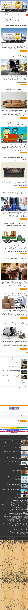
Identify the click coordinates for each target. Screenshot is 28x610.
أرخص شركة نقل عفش (20, 500)
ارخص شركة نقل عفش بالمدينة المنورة (22, 513)
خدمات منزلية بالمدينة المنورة (21, 91)
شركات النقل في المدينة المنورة (19, 521)
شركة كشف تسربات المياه (14, 428)
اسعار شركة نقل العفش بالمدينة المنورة (16, 323)
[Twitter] (15, 408)
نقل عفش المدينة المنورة (23, 533)
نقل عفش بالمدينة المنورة (13, 533)
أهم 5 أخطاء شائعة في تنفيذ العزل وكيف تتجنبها (11, 446)
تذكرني (16, 420)
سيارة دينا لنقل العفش (24, 520)
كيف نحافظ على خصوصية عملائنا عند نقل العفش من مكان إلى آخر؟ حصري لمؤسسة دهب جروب (12, 457)
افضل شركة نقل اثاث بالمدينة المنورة (16, 517)
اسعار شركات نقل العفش (9, 516)
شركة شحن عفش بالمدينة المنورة (7, 524)
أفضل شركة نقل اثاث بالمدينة (19, 506)
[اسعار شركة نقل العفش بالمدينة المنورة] (24, 452)
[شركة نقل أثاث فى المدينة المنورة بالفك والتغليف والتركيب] (24, 463)
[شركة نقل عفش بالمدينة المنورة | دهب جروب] (14, 6)
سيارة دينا (8, 519)
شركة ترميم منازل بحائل (11, 429)
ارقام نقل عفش (18, 516)
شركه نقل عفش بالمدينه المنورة (23, 531)
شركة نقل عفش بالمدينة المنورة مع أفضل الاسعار (18, 529)
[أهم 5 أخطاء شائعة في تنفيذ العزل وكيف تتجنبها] (24, 448)
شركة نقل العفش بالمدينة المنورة (21, 526)
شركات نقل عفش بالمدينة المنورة (21, 524)
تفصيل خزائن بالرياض (16, 470)
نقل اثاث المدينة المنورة (21, 532)
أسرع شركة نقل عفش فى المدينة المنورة (15, 89)
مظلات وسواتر (25, 431)
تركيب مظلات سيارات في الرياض (16, 431)
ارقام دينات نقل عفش (12, 513)
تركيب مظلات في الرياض (5, 431)
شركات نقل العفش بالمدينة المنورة (9, 523)
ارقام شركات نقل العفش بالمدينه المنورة (16, 514)
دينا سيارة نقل (25, 519)
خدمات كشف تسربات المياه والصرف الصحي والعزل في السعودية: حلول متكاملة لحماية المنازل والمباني (11, 477)
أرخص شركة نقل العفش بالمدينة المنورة (15, 56)
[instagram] (10, 408)
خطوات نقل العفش (11, 518)
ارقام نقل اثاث (26, 516)
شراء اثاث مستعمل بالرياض (22, 427)
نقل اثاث (4, 531)
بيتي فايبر (26, 429)
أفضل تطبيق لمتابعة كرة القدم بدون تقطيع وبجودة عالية (17, 380)
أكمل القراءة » (23, 51)
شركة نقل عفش (24, 527)
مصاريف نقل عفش (14, 531)
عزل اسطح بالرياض (4, 427)
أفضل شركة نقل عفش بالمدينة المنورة (16, 25)
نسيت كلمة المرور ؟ (23, 423)
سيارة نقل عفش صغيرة (9, 520)
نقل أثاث (8, 531)
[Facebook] (17, 408)
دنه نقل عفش (5, 518)
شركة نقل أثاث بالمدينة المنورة (18, 525)
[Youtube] (13, 408)
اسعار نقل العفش (25, 517)
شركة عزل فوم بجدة (20, 429)
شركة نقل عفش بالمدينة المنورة (21, 57)
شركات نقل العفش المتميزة (22, 523)
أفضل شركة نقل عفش (21, 507)
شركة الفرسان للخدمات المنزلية (14, 484)
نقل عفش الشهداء (11, 532)
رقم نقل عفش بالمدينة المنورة (16, 519)
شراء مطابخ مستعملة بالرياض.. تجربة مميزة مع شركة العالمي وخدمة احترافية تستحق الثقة (11, 441)
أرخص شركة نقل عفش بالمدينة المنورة (16, 293)
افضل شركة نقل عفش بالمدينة (22, 518)
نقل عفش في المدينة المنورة (22, 534)
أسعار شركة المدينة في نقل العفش (17, 502)
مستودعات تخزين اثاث (12, 427)
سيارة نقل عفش (17, 520)
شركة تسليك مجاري (10, 430)
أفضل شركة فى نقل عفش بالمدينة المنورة (14, 504)
